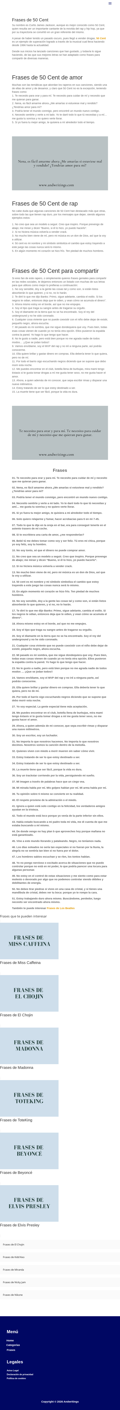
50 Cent (101, 38)
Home (10, 1340)
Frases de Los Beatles (61, 908)
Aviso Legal (13, 1370)
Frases (11, 1350)
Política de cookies (16, 1378)
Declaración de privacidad (20, 1374)
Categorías (13, 1345)
